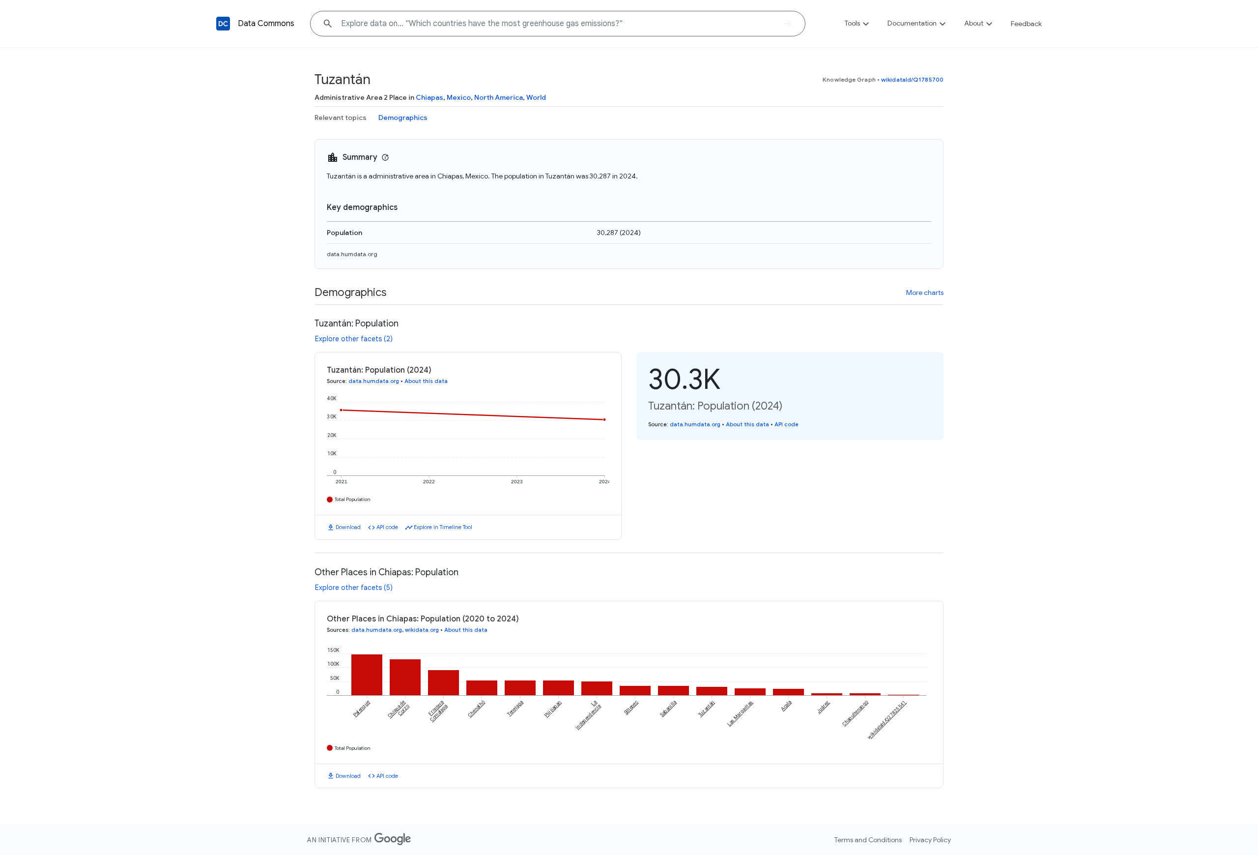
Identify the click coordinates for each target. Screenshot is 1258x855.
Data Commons (266, 24)
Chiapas (429, 97)
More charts (925, 292)
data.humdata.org (352, 254)
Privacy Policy (930, 839)
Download (348, 527)
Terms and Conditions (868, 839)
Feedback (1026, 23)
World (536, 97)
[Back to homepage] (223, 23)
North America (498, 97)
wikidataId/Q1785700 (912, 79)
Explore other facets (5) (354, 587)
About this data (426, 381)
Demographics (403, 117)
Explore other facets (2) (354, 338)
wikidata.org (422, 629)
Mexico (459, 97)
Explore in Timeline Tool (443, 527)
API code (387, 527)
